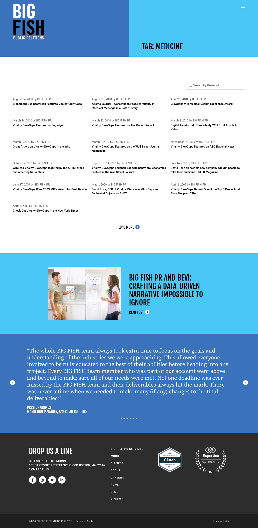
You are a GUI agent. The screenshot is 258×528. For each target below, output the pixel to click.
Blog (114, 491)
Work (114, 456)
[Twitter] (52, 480)
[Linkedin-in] (62, 480)
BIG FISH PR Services (127, 448)
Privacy (79, 521)
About (115, 470)
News (114, 484)
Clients (116, 463)
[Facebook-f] (32, 480)
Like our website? (220, 521)
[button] (245, 382)
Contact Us (39, 469)
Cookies (91, 521)
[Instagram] (42, 480)
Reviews (117, 499)
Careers (117, 477)
